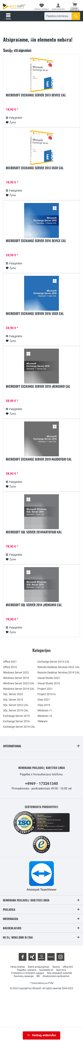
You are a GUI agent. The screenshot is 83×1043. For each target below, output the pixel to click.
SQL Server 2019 (13, 699)
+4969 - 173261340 (41, 783)
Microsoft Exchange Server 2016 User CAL (35, 314)
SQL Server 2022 (13, 694)
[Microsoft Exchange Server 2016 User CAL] (41, 293)
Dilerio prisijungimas (38, 967)
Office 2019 (10, 667)
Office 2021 (10, 661)
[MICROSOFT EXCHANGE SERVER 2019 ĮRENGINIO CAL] (41, 366)
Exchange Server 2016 (16, 721)
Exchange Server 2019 (16, 715)
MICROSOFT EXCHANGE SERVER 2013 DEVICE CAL (36, 95)
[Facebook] (22, 957)
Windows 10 (44, 715)
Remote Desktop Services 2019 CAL (58, 672)
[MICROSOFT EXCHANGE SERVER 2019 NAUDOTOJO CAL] (41, 438)
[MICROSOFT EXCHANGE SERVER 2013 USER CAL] (41, 147)
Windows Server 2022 (16, 672)
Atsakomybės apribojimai (56, 976)
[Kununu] (51, 957)
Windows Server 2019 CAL (19, 688)
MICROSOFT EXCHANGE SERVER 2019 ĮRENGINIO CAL (38, 386)
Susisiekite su (46, 970)
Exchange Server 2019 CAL (19, 726)
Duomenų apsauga (24, 976)
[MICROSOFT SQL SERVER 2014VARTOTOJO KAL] (41, 511)
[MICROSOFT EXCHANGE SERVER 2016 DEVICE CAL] (41, 220)
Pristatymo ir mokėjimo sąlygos (27, 973)
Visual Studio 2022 (48, 677)
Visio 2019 (43, 705)
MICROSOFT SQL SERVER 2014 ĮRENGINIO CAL (34, 605)
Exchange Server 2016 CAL (53, 661)
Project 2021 (45, 688)
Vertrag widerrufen (44, 1035)
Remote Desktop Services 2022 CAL (58, 667)
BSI (38, 976)
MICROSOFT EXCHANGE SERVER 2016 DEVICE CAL (36, 241)
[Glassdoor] (41, 957)
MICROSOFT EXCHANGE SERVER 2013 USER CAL (35, 168)
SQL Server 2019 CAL (16, 710)
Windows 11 (44, 710)
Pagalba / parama (26, 970)
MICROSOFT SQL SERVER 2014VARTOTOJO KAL (34, 532)
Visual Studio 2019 (48, 683)
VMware (42, 721)
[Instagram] (60, 957)
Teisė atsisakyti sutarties (59, 973)
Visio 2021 (43, 699)
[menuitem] (74, 7)
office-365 (68, 967)
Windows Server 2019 (16, 677)
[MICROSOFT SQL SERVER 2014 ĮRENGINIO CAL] (41, 584)
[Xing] (32, 957)
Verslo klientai (17, 967)
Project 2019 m (46, 694)
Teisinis (56, 967)
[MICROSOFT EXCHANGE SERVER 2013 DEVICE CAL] (41, 74)
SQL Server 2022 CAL (16, 705)
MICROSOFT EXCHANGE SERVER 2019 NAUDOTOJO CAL (39, 459)
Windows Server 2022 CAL (19, 683)
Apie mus (61, 970)
